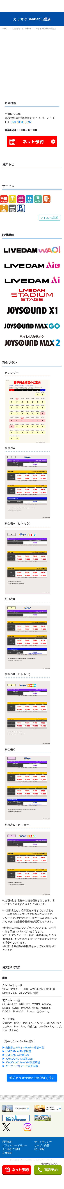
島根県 (28, 28)
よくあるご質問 (11, 1149)
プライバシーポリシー (14, 1145)
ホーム (5, 28)
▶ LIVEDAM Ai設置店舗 (15, 1054)
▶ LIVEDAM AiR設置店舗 (16, 1051)
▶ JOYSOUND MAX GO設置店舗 (21, 1062)
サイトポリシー (43, 1141)
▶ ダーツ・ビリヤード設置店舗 (20, 1066)
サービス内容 (41, 1145)
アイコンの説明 (49, 217)
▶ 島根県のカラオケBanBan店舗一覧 (23, 1047)
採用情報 (39, 1149)
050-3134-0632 (21, 122)
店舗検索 (16, 28)
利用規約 (7, 1141)
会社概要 (7, 1152)
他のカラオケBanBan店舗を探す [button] (32, 1078)
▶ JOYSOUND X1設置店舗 (17, 1058)
